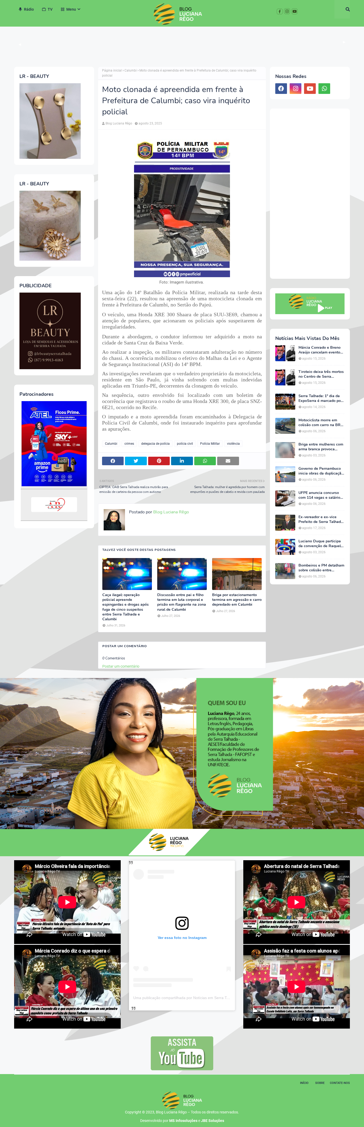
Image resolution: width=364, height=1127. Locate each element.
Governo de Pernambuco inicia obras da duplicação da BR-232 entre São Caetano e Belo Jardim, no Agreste (321, 471)
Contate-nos (340, 1083)
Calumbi (130, 70)
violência (233, 444)
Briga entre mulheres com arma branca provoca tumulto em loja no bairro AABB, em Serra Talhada (320, 447)
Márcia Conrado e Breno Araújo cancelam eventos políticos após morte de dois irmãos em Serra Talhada (320, 350)
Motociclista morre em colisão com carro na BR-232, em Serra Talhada (320, 422)
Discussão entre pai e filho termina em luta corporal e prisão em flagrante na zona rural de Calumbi (181, 602)
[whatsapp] (324, 88)
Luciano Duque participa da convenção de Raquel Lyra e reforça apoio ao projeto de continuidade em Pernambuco (319, 543)
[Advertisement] (310, 193)
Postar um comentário (120, 666)
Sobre (320, 1083)
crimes (129, 444)
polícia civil (185, 444)
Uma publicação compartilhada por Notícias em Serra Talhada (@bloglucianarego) (202, 998)
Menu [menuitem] (71, 9)
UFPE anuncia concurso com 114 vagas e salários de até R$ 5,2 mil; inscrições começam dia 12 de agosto (320, 495)
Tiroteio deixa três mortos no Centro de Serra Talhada (321, 374)
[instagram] (295, 88)
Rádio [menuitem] (29, 9)
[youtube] (310, 88)
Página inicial (112, 70)
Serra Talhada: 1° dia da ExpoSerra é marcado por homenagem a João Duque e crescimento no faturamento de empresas (321, 398)
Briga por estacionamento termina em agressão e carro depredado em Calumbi (237, 600)
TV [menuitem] (50, 9)
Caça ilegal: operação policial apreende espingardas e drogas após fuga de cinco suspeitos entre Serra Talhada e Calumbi (125, 607)
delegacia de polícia (155, 444)
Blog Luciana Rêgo (119, 123)
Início (304, 1083)
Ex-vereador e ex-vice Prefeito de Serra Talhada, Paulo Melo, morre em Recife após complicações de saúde (321, 519)
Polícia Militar (210, 444)
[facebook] (281, 88)
